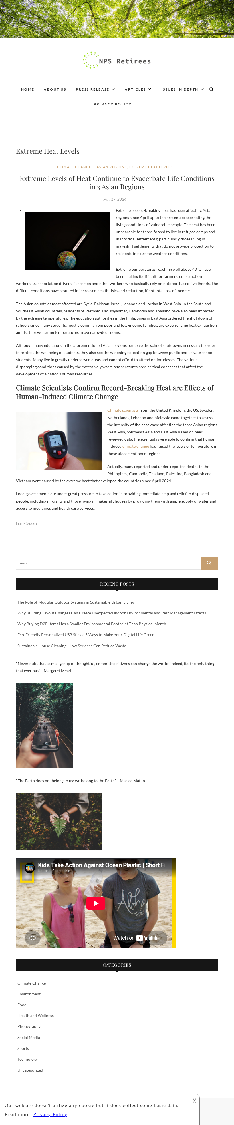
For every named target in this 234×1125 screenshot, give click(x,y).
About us (55, 89)
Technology (27, 1059)
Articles (135, 89)
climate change (135, 446)
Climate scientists (123, 410)
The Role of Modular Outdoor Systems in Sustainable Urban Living (75, 602)
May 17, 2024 (114, 199)
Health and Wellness (35, 1015)
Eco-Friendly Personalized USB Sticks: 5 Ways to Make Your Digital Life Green (85, 634)
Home (28, 89)
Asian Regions (112, 167)
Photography (29, 1026)
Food (22, 1004)
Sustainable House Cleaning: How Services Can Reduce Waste (71, 645)
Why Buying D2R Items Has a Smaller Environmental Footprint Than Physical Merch (91, 623)
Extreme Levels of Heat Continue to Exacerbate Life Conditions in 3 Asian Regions (117, 182)
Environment (29, 993)
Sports (23, 1048)
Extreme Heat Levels (151, 167)
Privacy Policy (113, 104)
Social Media (28, 1037)
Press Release (93, 89)
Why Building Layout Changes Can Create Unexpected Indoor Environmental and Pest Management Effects (111, 612)
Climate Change (74, 167)
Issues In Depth (180, 89)
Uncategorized (30, 1070)
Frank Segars (26, 523)
